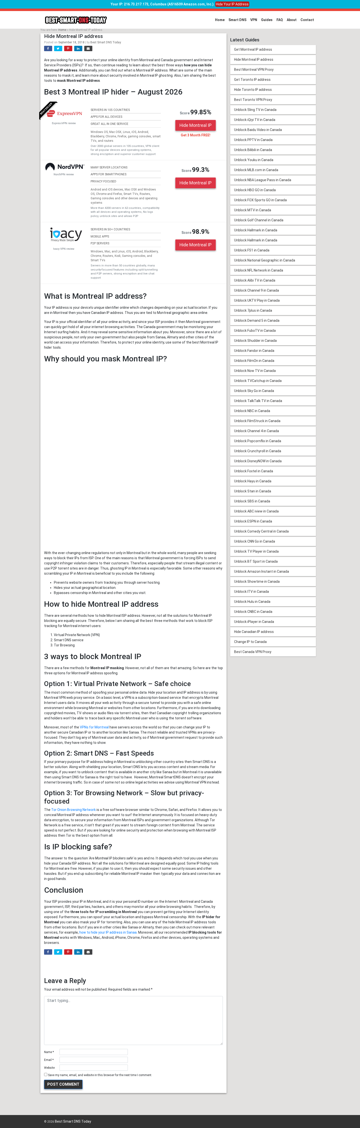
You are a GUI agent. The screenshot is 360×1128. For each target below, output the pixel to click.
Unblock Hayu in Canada (252, 481)
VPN (253, 20)
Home (220, 20)
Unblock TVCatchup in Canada (258, 381)
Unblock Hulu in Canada (252, 602)
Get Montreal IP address (253, 49)
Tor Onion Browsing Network (73, 810)
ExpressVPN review (64, 123)
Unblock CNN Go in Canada (254, 541)
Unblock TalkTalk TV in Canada (258, 401)
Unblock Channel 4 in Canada (256, 431)
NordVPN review (64, 174)
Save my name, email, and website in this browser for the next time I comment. (100, 1075)
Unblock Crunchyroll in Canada (257, 451)
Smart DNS (237, 20)
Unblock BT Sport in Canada (256, 561)
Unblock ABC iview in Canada (256, 511)
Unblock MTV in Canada (252, 210)
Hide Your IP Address (232, 4)
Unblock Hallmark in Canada (255, 230)
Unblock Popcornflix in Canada (257, 441)
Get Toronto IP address (252, 80)
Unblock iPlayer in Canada (254, 622)
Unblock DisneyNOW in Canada (258, 461)
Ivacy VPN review (63, 248)
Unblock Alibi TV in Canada (254, 280)
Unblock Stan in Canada (252, 491)
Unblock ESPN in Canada (253, 521)
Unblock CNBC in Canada (253, 612)
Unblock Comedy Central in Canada (261, 531)
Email (49, 1060)
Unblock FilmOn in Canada (254, 361)
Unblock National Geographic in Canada (264, 260)
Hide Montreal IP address (253, 59)
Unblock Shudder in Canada (255, 341)
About (292, 20)
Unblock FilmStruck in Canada (257, 421)
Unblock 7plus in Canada (253, 310)
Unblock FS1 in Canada (251, 250)
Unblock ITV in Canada (251, 592)
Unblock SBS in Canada (252, 501)
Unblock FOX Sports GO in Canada (260, 200)
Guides (267, 20)
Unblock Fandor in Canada (254, 351)
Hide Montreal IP (196, 125)
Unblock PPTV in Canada (253, 140)
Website (49, 1067)
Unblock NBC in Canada (252, 411)
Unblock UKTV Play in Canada (257, 300)
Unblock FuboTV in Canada (255, 330)
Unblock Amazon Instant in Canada (261, 571)
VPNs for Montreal (94, 727)
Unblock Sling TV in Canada (255, 110)
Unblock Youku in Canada (253, 160)
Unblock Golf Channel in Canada (258, 220)
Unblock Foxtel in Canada (253, 471)
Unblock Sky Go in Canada (254, 391)
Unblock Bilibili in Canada (253, 150)
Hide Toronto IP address (253, 90)
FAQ (279, 20)
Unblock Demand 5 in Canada (256, 320)
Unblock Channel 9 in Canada (256, 290)
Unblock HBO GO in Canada (255, 190)
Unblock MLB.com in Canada (256, 170)
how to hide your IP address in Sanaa (108, 932)
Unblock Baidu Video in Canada (258, 130)
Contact (307, 20)
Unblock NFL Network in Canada (258, 270)
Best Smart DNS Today (105, 42)
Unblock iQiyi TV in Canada (254, 120)
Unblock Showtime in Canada (257, 581)
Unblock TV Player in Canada (256, 551)
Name (49, 1052)
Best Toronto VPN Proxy (253, 100)
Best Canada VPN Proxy (252, 652)
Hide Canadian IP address (254, 632)
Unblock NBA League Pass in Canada (262, 180)
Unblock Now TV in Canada (255, 371)
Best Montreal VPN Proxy (254, 69)
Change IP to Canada (250, 642)
